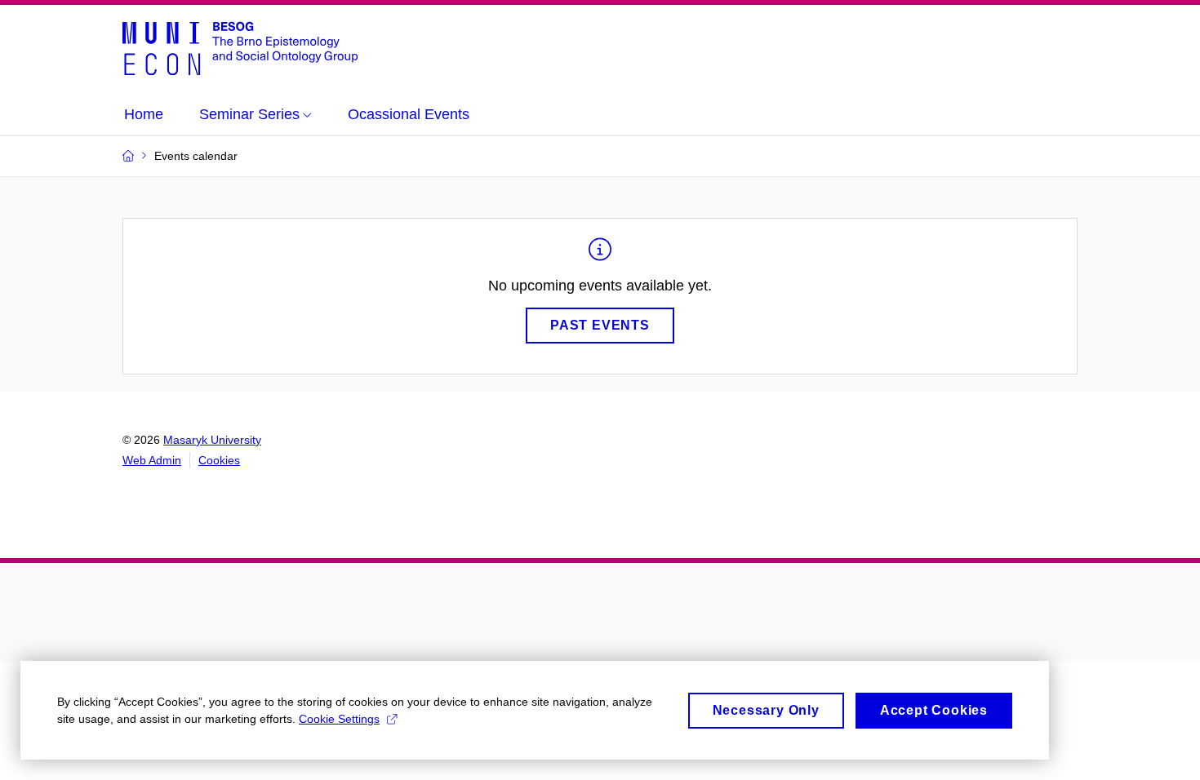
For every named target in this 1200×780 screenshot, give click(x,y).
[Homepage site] (240, 47)
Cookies (219, 460)
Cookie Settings (339, 718)
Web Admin (151, 460)
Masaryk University (212, 439)
